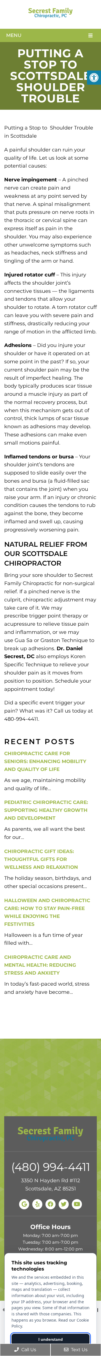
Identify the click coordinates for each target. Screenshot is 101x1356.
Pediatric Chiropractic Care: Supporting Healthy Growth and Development (46, 810)
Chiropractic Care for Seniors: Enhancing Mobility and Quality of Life (45, 761)
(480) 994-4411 (50, 1167)
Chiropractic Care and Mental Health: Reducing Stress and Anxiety (40, 965)
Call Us (28, 1349)
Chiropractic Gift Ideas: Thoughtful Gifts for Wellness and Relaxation (41, 859)
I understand (50, 1339)
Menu (13, 35)
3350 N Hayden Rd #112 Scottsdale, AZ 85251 (50, 1184)
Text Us (79, 1349)
